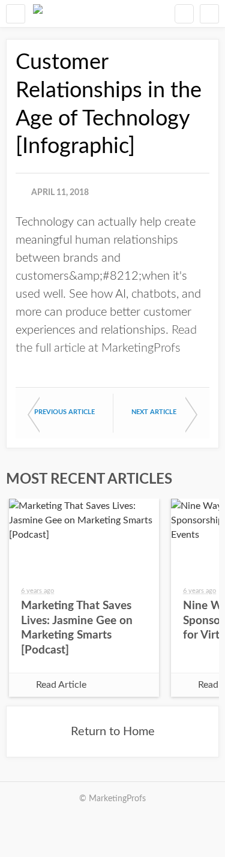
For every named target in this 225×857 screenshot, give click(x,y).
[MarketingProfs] (38, 13)
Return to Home (113, 732)
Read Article (61, 685)
